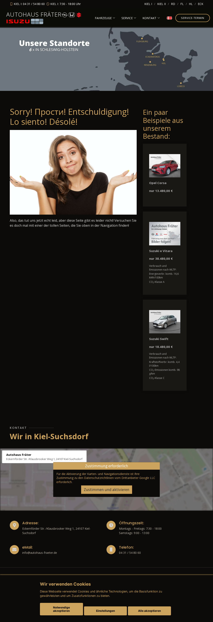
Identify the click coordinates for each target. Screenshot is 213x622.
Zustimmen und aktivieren (106, 489)
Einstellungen (105, 610)
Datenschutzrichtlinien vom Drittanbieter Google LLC (119, 478)
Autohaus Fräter (34, 14)
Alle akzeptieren (149, 610)
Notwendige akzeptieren (61, 609)
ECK (200, 4)
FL (182, 4)
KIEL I (148, 4)
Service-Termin (192, 18)
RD (173, 4)
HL (191, 4)
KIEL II (161, 4)
